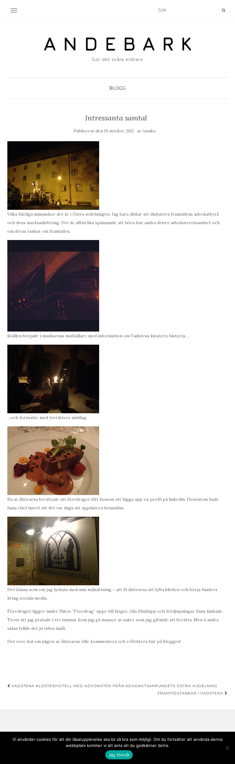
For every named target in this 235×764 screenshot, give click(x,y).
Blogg (117, 88)
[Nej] (227, 748)
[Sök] (223, 10)
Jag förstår (119, 754)
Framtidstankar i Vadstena (191, 693)
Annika (149, 131)
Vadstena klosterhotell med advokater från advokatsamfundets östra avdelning (114, 685)
